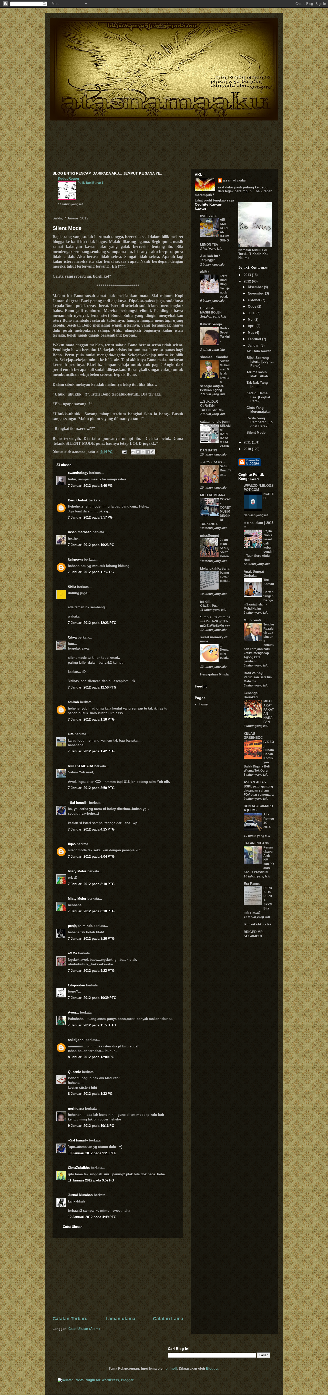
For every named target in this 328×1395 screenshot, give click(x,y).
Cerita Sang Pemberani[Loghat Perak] (260, 422)
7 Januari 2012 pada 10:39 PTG (92, 998)
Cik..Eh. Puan (209, 606)
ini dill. (205, 601)
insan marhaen (79, 532)
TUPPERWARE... (212, 410)
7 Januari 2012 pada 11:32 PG (91, 572)
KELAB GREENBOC (253, 736)
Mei (251, 319)
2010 (248, 449)
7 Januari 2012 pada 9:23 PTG (91, 971)
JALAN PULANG (256, 843)
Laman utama (120, 1318)
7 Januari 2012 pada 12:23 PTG (92, 623)
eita (71, 734)
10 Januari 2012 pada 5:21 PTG (92, 1153)
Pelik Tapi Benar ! (91, 183)
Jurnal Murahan (80, 1195)
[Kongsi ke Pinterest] (152, 451)
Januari (254, 345)
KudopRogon (68, 178)
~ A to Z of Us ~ (212, 462)
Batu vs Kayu (254, 673)
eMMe (72, 953)
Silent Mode (67, 228)
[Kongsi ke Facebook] (147, 451)
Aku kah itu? (210, 256)
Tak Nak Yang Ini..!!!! (257, 385)
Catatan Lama (168, 1318)
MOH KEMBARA (80, 766)
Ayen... (73, 1012)
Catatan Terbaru (70, 1318)
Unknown (75, 559)
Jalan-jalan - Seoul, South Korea (224, 548)
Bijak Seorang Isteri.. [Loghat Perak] (260, 362)
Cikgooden (76, 985)
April (252, 326)
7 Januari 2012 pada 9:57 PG (90, 517)
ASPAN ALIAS (255, 782)
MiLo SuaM (253, 620)
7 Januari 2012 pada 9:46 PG (90, 486)
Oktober (254, 300)
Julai (252, 313)
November (256, 293)
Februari (255, 339)
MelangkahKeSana (214, 568)
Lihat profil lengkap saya (214, 200)
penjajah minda (80, 926)
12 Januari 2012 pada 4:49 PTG (92, 1217)
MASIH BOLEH (211, 312)
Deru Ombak (78, 500)
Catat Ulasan (73, 1227)
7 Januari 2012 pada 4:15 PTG (91, 829)
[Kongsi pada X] (143, 451)
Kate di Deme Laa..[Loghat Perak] (258, 397)
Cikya (72, 637)
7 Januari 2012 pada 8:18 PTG (91, 884)
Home (203, 704)
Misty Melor (77, 871)
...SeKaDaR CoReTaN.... (209, 404)
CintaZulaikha (79, 1168)
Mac (251, 333)
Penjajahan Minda (214, 674)
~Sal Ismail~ (78, 803)
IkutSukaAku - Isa (257, 924)
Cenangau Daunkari (252, 695)
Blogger (212, 1368)
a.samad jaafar (234, 180)
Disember (256, 287)
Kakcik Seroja (211, 324)
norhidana (76, 1108)
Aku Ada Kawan (259, 351)
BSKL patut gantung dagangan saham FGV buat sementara (259, 790)
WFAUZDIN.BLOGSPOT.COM (259, 488)
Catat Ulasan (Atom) (84, 1329)
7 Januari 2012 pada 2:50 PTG (91, 788)
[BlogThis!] (138, 451)
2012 (248, 281)
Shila (72, 587)
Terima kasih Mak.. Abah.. (258, 374)
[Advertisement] (117, 1277)
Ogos (252, 306)
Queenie (74, 1072)
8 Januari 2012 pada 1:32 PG (90, 1094)
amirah (73, 702)
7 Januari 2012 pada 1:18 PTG (91, 719)
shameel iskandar (214, 357)
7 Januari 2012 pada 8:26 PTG (91, 939)
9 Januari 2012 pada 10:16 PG (91, 1126)
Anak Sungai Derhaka (254, 574)
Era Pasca (252, 884)
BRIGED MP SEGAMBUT (253, 934)
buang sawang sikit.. (225, 577)
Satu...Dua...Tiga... (225, 470)
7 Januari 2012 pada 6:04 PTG (91, 856)
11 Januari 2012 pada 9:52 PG (91, 1180)
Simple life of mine (215, 617)
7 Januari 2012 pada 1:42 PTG (91, 751)
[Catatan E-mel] (124, 452)
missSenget (209, 536)
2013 (248, 275)
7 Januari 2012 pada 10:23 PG (91, 545)
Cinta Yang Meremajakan (259, 410)
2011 (248, 442)
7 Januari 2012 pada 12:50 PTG (92, 687)
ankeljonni (76, 1040)
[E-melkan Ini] (133, 451)
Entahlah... (208, 308)
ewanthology (78, 473)
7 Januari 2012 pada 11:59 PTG (92, 1025)
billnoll (171, 1368)
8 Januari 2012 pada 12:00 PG (91, 1057)
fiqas (72, 844)
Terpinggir (207, 260)
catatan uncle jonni (215, 421)
